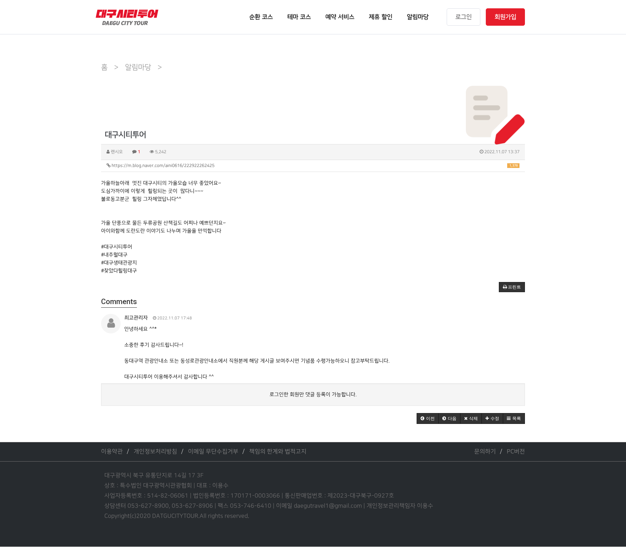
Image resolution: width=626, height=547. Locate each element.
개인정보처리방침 (155, 452)
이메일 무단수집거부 (213, 452)
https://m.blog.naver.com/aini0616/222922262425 (314, 165)
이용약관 (112, 452)
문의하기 (485, 452)
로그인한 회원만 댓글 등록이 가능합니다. (313, 394)
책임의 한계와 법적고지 (277, 452)
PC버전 (516, 452)
